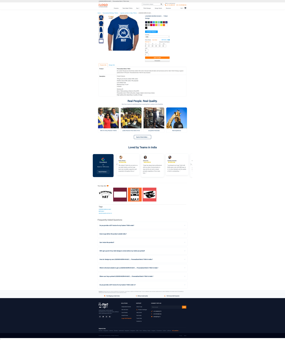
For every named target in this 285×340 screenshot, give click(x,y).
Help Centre (139, 312)
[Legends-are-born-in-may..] (149, 194)
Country (147, 34)
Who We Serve (124, 309)
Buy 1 (137, 8)
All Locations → (176, 330)
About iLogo (139, 306)
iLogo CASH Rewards (126, 318)
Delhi (137, 330)
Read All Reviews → (103, 171)
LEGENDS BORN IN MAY (105, 209)
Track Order (139, 318)
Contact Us (139, 321)
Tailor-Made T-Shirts (127, 8)
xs (145, 44)
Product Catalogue (142, 309)
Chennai (111, 330)
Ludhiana (169, 330)
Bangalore (105, 330)
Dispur (149, 330)
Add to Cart (157, 57)
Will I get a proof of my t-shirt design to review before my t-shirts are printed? (122, 251)
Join (184, 307)
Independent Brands (126, 306)
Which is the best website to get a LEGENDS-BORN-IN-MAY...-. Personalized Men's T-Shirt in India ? (129, 268)
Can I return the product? (107, 242)
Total (146, 52)
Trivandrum (159, 330)
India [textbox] (147, 37)
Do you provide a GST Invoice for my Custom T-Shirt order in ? (118, 285)
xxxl (146, 48)
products (116, 8)
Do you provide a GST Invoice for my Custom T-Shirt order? (117, 225)
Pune (140, 330)
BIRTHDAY (101, 211)
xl (159, 44)
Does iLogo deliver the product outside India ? (113, 234)
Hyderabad (121, 330)
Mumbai (101, 330)
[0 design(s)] (185, 8)
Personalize (157, 60)
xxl (163, 44)
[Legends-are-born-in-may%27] (119, 194)
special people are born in (105, 213)
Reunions (168, 8)
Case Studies (124, 312)
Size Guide (138, 315)
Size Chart (154, 40)
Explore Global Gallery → (142, 137)
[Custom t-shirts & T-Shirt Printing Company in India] (103, 5)
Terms (185, 335)
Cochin (164, 330)
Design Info (112, 65)
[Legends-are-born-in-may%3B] (134, 194)
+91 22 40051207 (170, 5)
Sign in (181, 8)
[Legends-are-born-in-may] (105, 194)
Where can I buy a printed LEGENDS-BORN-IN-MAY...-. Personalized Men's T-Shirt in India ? (126, 276)
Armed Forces (124, 315)
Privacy (180, 335)
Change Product (151, 31)
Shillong (145, 330)
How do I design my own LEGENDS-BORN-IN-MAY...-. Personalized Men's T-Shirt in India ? (126, 259)
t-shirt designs (147, 8)
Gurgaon (153, 330)
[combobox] (157, 37)
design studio (158, 8)
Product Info (103, 65)
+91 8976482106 (182, 5)
